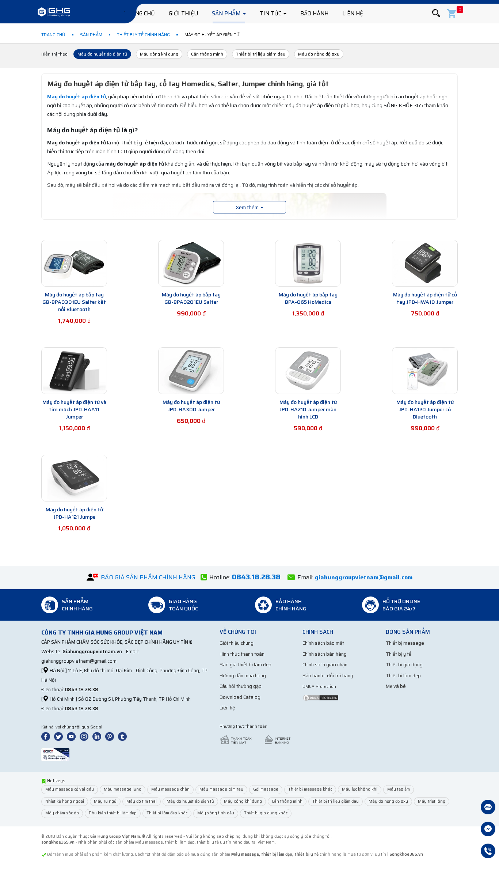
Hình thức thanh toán (242, 654)
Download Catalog (240, 697)
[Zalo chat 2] (488, 830)
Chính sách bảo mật (323, 643)
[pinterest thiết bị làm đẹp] (111, 736)
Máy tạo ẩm (398, 789)
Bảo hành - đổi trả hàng (327, 675)
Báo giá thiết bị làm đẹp (245, 665)
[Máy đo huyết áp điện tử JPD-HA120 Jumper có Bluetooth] (424, 370)
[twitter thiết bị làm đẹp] (60, 736)
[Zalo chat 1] (488, 808)
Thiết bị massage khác (310, 789)
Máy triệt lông (431, 801)
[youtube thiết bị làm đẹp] (73, 736)
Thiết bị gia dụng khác (265, 813)
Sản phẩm (227, 13)
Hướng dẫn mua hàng (243, 675)
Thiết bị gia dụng (404, 665)
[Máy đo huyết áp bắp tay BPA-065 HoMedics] (308, 262)
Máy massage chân (170, 789)
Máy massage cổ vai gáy (69, 789)
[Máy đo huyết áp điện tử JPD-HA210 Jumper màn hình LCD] (308, 370)
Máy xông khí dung (159, 53)
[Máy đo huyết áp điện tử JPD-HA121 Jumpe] (74, 477)
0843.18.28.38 (81, 689)
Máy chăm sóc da (62, 813)
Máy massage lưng (122, 789)
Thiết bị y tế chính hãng (143, 34)
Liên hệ (352, 13)
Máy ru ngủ (105, 801)
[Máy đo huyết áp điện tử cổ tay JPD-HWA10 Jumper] (424, 262)
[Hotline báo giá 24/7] (488, 852)
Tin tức (271, 13)
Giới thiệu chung (237, 643)
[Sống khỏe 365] (54, 13)
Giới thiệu (183, 13)
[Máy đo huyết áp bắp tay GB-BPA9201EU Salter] (191, 262)
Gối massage (265, 789)
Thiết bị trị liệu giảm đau (260, 53)
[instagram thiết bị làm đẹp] (85, 736)
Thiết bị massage (405, 643)
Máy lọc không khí (359, 789)
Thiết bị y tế (398, 654)
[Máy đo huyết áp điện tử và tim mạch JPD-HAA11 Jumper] (74, 370)
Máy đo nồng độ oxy (318, 53)
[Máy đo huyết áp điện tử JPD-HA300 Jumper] (191, 370)
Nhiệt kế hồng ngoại (64, 801)
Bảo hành (314, 13)
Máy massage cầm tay (221, 789)
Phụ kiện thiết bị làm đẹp (113, 813)
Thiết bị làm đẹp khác (166, 813)
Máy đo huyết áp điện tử (102, 53)
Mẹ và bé (396, 686)
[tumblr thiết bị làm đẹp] (124, 736)
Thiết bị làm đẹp (403, 675)
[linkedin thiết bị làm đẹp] (98, 736)
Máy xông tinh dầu (215, 813)
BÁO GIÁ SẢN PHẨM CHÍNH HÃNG (148, 577)
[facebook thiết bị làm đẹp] (47, 736)
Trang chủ (139, 13)
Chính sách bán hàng (324, 654)
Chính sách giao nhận (324, 665)
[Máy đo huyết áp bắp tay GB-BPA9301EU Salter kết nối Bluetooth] (74, 262)
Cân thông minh (207, 53)
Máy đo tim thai (141, 801)
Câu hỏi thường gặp (241, 686)
